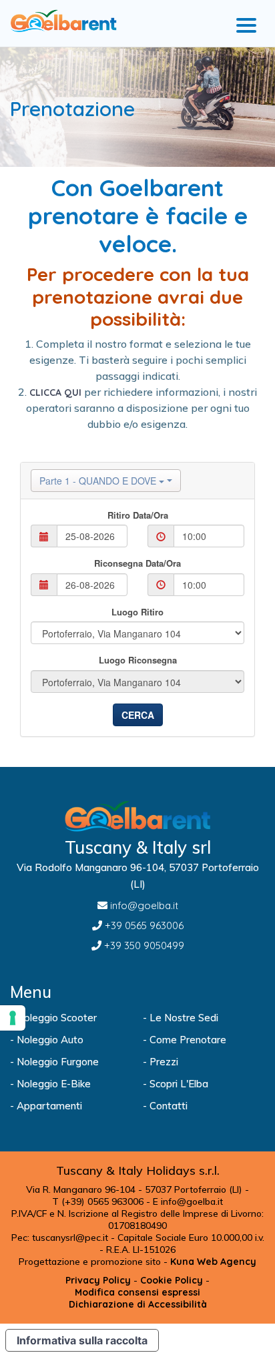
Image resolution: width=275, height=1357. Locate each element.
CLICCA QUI (55, 392)
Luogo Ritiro (137, 612)
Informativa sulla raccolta (82, 1340)
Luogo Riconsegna (138, 660)
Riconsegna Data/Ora (137, 563)
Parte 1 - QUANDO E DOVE (99, 480)
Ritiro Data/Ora (137, 515)
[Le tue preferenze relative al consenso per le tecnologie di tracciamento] (12, 1018)
